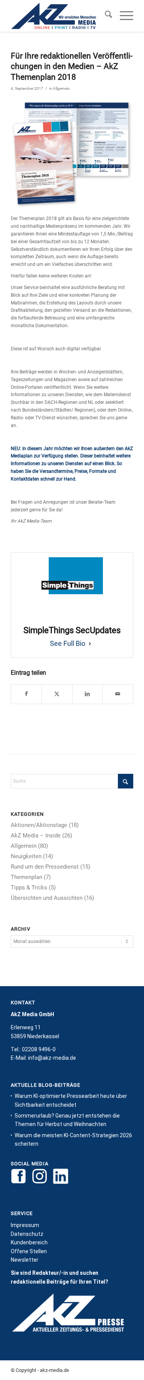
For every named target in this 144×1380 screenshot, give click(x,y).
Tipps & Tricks (29, 887)
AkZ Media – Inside (36, 835)
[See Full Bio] (89, 643)
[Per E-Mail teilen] (118, 694)
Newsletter (24, 1260)
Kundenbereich (29, 1242)
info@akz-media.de (52, 1058)
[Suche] (104, 15)
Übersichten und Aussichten (47, 897)
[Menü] (122, 15)
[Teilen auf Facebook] (26, 694)
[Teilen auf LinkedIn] (88, 694)
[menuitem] (104, 15)
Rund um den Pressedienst (45, 866)
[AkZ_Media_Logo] (60, 15)
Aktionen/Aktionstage (39, 825)
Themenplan (26, 877)
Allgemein (61, 88)
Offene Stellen (29, 1251)
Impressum (25, 1225)
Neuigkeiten (26, 856)
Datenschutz (27, 1234)
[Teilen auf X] (57, 694)
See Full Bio (67, 643)
